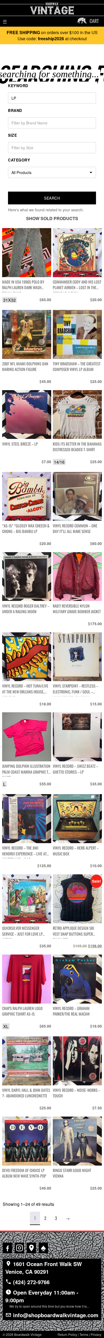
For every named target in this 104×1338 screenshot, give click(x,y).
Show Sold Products (52, 218)
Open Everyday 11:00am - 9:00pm (47, 1298)
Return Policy (67, 1334)
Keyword (18, 85)
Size (12, 135)
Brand (15, 110)
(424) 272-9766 (30, 1282)
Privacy (96, 1334)
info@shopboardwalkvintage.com (54, 1315)
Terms (83, 1334)
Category (19, 160)
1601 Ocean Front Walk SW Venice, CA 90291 (43, 1267)
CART (94, 20)
